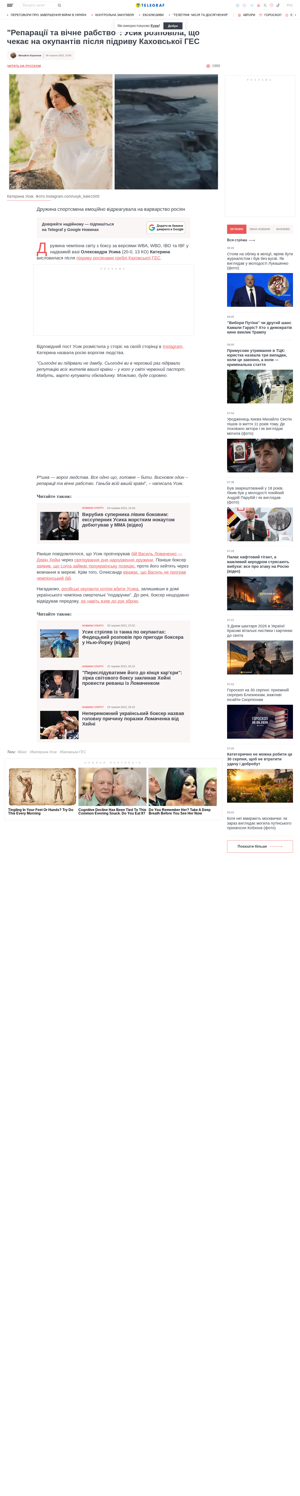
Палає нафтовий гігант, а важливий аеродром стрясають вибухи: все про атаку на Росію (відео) (258, 564)
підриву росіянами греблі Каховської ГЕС (118, 258)
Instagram (173, 346)
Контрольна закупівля (114, 15)
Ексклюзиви (153, 15)
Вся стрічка (237, 240)
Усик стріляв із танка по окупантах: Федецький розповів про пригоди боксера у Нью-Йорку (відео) (132, 637)
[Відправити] (59, 5)
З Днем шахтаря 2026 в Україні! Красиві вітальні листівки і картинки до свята (259, 631)
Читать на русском (24, 66)
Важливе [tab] (283, 229)
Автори (249, 15)
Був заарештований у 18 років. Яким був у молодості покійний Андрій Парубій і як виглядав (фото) (255, 495)
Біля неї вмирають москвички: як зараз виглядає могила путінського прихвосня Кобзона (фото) (259, 823)
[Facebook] (237, 5)
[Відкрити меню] (10, 5)
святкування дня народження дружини (113, 559)
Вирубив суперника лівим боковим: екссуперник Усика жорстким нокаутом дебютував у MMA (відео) (128, 520)
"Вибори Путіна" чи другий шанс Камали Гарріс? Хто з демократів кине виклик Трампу (259, 327)
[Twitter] (265, 5)
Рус (290, 5)
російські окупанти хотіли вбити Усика (99, 588)
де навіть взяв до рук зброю (109, 601)
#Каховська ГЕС (73, 752)
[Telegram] (251, 5)
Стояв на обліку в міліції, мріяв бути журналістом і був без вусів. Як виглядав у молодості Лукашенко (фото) (260, 261)
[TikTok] (278, 5)
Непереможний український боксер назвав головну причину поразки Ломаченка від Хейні (133, 719)
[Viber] (244, 5)
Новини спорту (93, 508)
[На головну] (150, 5)
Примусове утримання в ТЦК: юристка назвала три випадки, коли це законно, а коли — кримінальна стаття (257, 357)
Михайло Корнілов (29, 55)
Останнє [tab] (236, 229)
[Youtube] (258, 5)
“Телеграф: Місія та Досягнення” (200, 15)
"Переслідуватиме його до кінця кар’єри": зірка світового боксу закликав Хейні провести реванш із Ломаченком (132, 678)
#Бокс (22, 752)
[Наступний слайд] (295, 15)
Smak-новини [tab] (259, 229)
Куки (155, 26)
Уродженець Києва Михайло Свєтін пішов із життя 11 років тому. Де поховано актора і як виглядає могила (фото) (259, 426)
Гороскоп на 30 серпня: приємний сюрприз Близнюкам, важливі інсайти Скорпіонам (258, 695)
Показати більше (252, 846)
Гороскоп (272, 15)
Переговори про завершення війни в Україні (48, 15)
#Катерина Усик (43, 752)
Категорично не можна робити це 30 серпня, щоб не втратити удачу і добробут (259, 759)
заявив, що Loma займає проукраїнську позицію (85, 566)
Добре (173, 26)
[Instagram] (271, 5)
